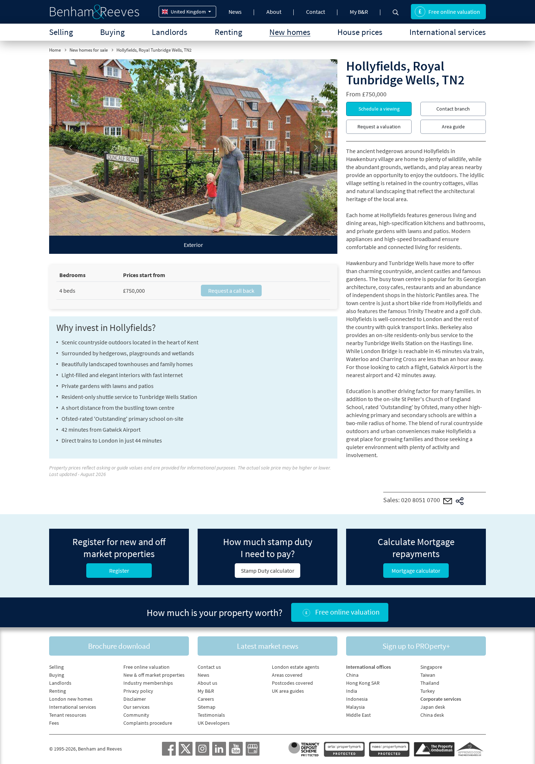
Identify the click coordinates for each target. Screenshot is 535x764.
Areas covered (287, 675)
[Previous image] (70, 147)
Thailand (429, 683)
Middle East (358, 715)
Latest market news (267, 646)
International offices (368, 667)
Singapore (431, 667)
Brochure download (119, 646)
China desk (432, 715)
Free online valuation (454, 11)
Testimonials (211, 715)
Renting (228, 32)
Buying (112, 32)
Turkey (427, 691)
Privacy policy (138, 691)
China (352, 675)
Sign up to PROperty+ (416, 646)
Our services (136, 707)
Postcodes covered (292, 683)
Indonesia (357, 699)
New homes (289, 32)
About (273, 11)
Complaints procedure (147, 723)
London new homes (70, 699)
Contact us (209, 667)
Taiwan (427, 675)
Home (55, 50)
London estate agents (295, 667)
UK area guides (288, 691)
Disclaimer (134, 699)
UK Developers (214, 723)
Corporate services (440, 699)
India (351, 691)
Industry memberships (148, 683)
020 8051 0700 (420, 500)
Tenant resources (67, 715)
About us (207, 683)
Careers (206, 699)
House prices (360, 32)
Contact (315, 11)
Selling (61, 32)
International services (447, 32)
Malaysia (355, 707)
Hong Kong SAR (363, 683)
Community (136, 715)
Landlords (169, 32)
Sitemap (206, 707)
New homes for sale (89, 50)
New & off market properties (154, 675)
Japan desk (432, 707)
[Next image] (315, 147)
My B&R (359, 11)
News (235, 11)
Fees (54, 723)
